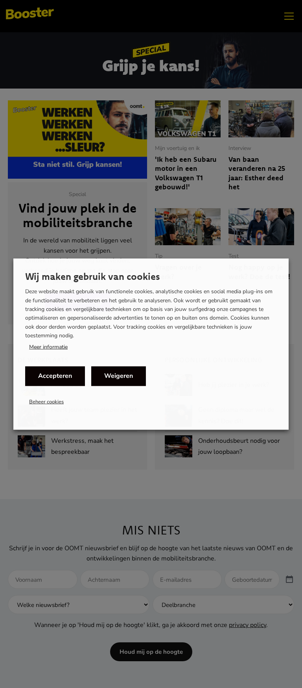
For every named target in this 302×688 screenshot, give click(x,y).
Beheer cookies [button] (46, 401)
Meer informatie (48, 347)
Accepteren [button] (55, 376)
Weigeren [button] (118, 376)
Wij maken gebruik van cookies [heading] (92, 276)
